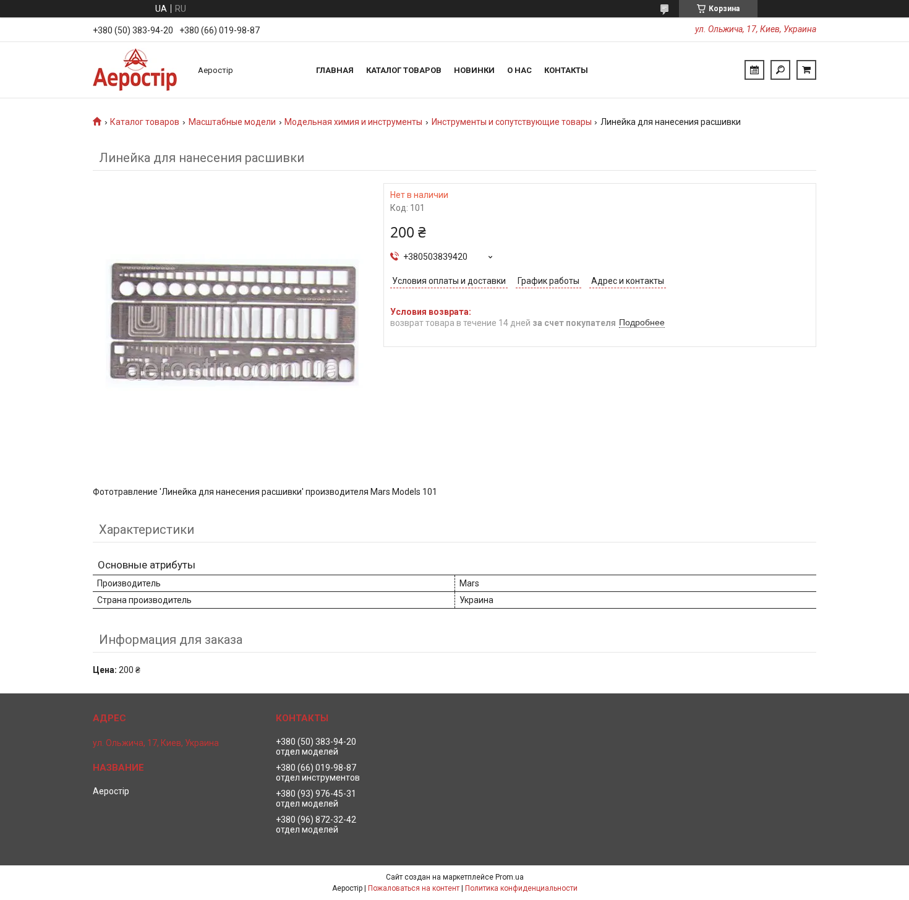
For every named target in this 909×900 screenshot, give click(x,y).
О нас (519, 70)
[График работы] (754, 70)
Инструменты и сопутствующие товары (512, 122)
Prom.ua (509, 877)
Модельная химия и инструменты (353, 122)
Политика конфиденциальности (521, 888)
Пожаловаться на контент (413, 888)
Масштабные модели (232, 122)
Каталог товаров (404, 70)
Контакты (566, 70)
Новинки (474, 70)
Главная (335, 70)
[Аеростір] (139, 70)
